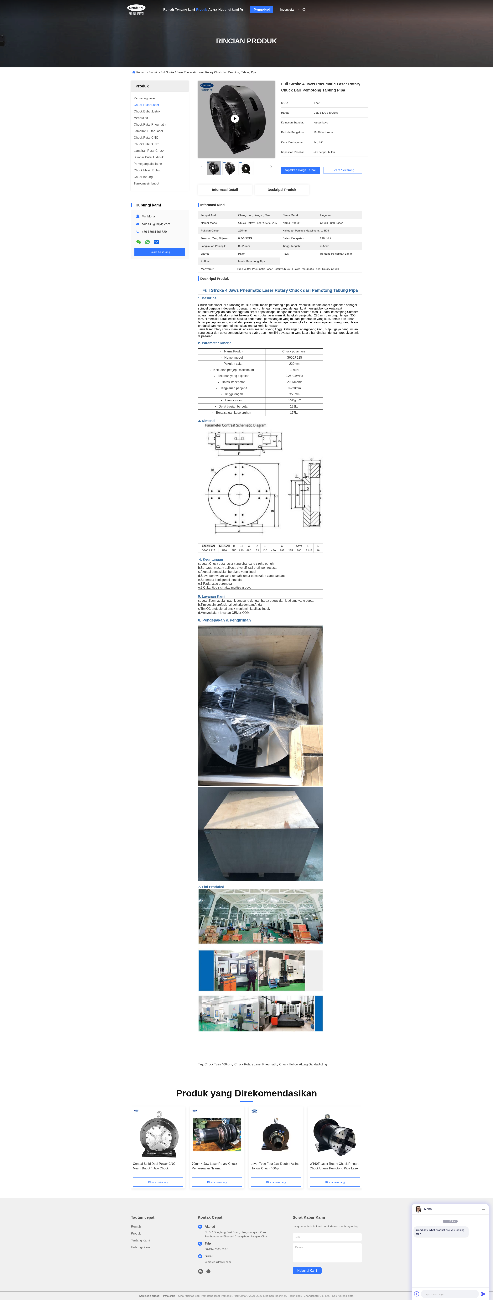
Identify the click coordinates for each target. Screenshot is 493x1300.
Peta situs (169, 1295)
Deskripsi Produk (282, 190)
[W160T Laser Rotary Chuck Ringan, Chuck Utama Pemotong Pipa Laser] (335, 1134)
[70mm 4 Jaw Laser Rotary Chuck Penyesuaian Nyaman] (217, 1134)
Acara (212, 9)
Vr (241, 9)
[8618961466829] (208, 1272)
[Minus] (483, 1209)
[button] (138, 1143)
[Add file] (416, 1294)
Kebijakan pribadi (149, 1295)
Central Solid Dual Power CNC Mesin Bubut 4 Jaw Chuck (154, 1166)
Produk (201, 9)
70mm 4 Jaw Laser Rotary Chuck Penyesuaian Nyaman (214, 1166)
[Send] (483, 1294)
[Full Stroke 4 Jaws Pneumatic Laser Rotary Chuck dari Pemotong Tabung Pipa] (236, 119)
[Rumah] (136, 9)
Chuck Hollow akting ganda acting (303, 1064)
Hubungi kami (228, 9)
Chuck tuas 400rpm (218, 1064)
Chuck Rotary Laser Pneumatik (255, 1064)
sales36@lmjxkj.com (156, 224)
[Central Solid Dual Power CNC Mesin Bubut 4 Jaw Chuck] (158, 1134)
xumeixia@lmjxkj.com (218, 1261)
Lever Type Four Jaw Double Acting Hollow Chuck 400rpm (275, 1166)
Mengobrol (262, 9)
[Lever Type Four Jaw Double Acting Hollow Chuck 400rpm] (276, 1134)
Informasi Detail (225, 190)
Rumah (168, 9)
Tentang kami (185, 9)
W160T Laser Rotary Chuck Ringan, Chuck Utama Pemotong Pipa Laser (334, 1166)
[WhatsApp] (147, 242)
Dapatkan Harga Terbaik (300, 170)
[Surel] (156, 242)
